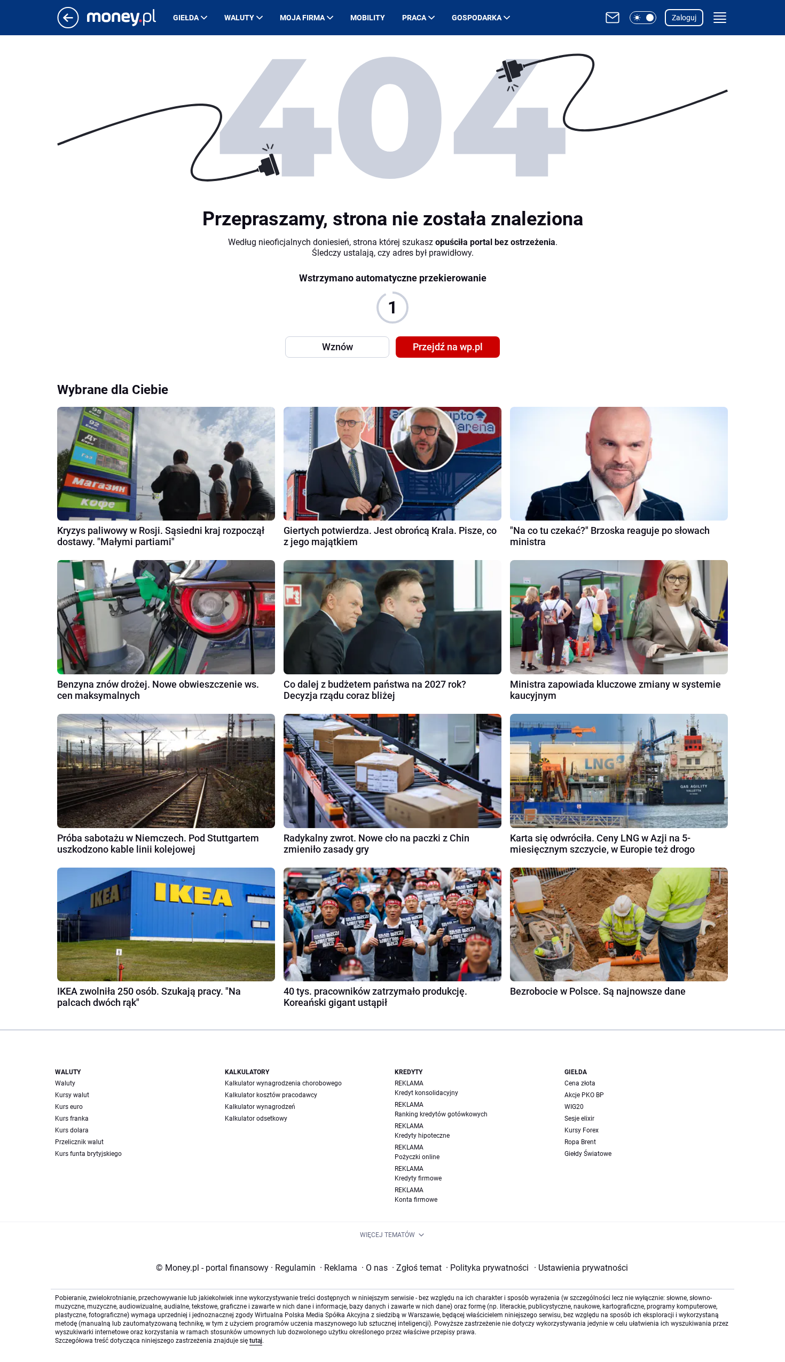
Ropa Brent (580, 1142)
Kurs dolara (72, 1130)
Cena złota (579, 1083)
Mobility (367, 17)
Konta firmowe (416, 1199)
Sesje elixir (579, 1118)
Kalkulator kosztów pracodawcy (271, 1095)
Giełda (186, 17)
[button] (643, 17)
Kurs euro (69, 1107)
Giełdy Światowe (587, 1154)
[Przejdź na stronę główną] (68, 25)
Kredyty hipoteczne (422, 1135)
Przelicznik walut (79, 1142)
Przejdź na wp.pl (448, 346)
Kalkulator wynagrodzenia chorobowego (283, 1083)
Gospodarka (476, 17)
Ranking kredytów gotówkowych (441, 1114)
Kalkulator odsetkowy (256, 1118)
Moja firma (302, 17)
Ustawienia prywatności (581, 1268)
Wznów (337, 346)
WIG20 (574, 1107)
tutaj (255, 1340)
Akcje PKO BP (584, 1095)
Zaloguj (684, 17)
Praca (414, 17)
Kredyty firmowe (418, 1178)
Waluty (239, 17)
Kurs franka (72, 1118)
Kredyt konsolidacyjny (426, 1093)
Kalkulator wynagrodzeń (260, 1107)
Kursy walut (72, 1095)
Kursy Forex (581, 1130)
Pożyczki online (417, 1157)
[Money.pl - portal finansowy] (130, 17)
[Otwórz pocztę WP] (612, 17)
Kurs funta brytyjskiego (88, 1154)
